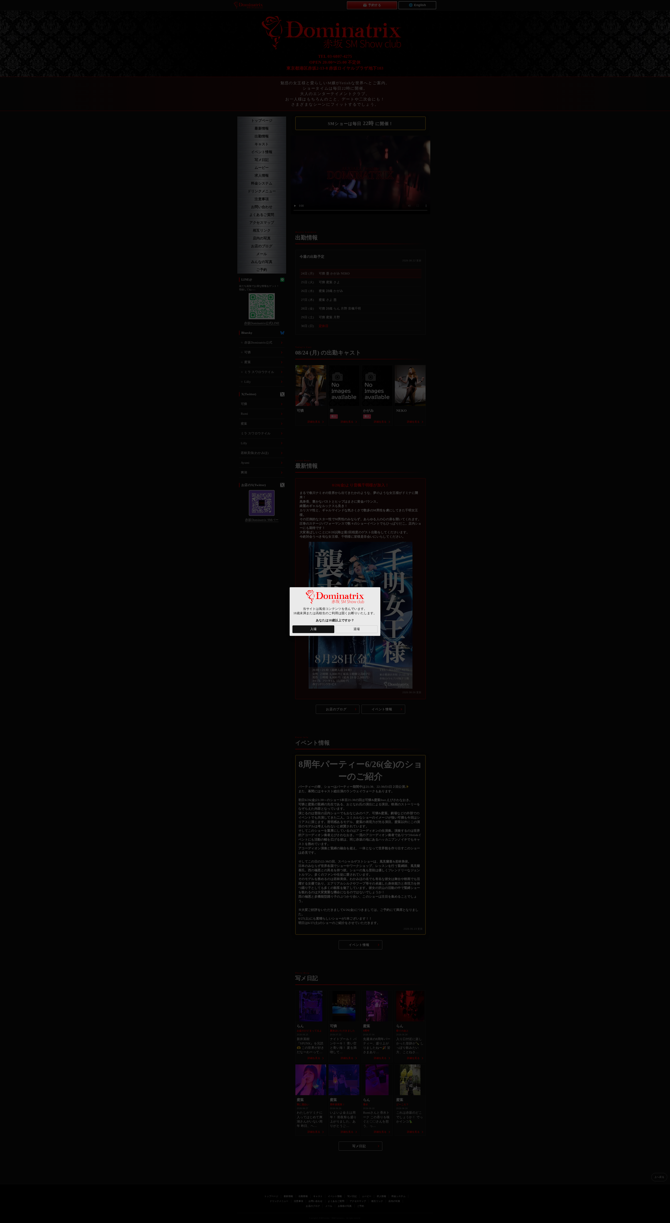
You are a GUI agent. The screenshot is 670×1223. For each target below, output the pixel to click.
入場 (313, 629)
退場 (356, 629)
